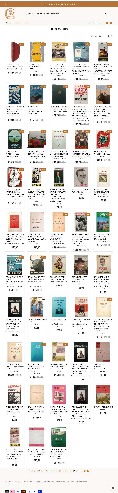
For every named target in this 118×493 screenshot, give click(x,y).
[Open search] (25, 13)
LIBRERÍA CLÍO (16, 482)
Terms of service (48, 482)
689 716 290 (42, 471)
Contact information (81, 482)
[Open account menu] (105, 13)
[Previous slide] (5, 4)
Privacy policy (38, 482)
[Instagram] (107, 23)
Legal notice (70, 482)
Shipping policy (60, 482)
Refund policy (28, 482)
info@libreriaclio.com (19, 23)
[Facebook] (111, 23)
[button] (101, 36)
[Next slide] (110, 4)
